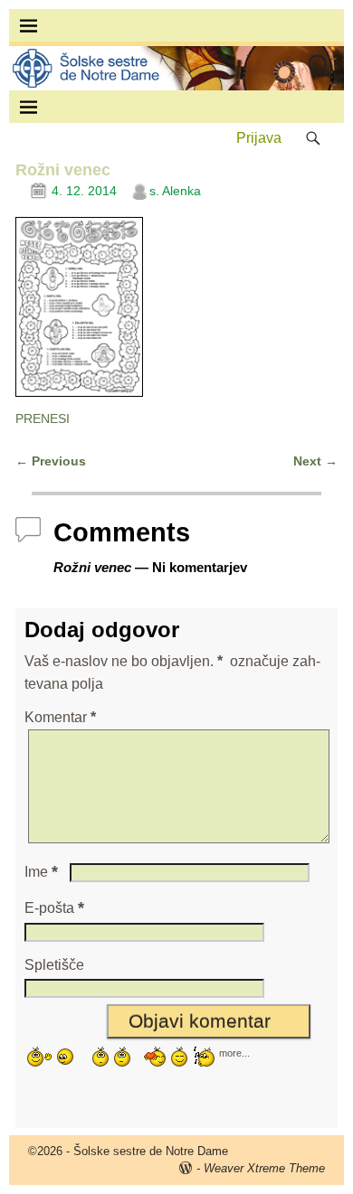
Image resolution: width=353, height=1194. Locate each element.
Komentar (60, 717)
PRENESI (42, 418)
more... (234, 1052)
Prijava (258, 138)
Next (315, 461)
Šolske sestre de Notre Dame (150, 1151)
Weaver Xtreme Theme (264, 1168)
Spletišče (54, 965)
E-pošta (54, 908)
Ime (41, 871)
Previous (50, 461)
